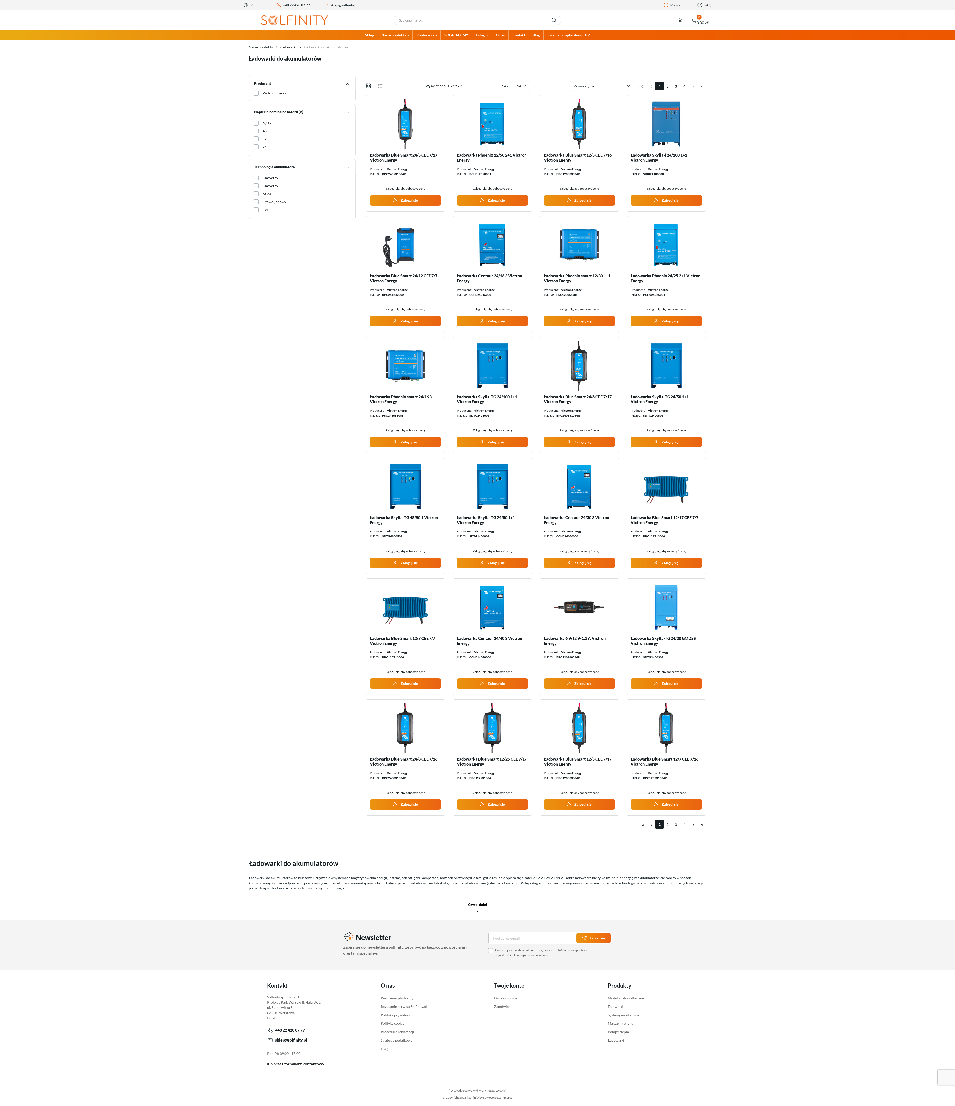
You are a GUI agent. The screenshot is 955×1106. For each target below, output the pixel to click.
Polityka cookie (392, 1023)
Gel (265, 210)
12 (265, 139)
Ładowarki (616, 1040)
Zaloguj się (409, 200)
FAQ (707, 5)
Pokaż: (506, 86)
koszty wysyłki (496, 1090)
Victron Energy (274, 93)
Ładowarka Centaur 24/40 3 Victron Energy (489, 641)
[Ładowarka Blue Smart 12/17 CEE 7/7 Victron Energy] (666, 486)
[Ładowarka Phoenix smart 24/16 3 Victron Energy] (405, 366)
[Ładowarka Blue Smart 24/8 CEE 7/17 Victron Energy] (579, 366)
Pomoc (675, 5)
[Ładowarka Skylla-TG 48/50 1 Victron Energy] (405, 486)
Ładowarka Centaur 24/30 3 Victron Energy (576, 520)
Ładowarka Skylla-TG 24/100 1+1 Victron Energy (487, 399)
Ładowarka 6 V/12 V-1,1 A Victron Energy (575, 641)
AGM (267, 194)
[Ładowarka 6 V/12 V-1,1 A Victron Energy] (579, 607)
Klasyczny (270, 178)
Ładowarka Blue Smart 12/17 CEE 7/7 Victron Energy (664, 520)
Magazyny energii (621, 1023)
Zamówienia (503, 1006)
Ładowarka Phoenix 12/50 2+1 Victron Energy (491, 157)
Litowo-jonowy (274, 202)
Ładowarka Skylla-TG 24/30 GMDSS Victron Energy (663, 641)
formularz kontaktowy (304, 1064)
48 (265, 131)
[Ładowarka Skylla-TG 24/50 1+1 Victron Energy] (666, 366)
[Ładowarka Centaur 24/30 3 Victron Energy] (579, 486)
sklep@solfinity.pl (343, 5)
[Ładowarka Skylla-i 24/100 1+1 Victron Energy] (666, 124)
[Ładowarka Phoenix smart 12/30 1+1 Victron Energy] (579, 245)
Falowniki (615, 1006)
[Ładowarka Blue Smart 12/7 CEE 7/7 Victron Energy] (405, 607)
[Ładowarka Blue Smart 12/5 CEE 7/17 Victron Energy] (579, 728)
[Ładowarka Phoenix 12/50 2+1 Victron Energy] (492, 124)
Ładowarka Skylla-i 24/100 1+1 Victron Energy (659, 157)
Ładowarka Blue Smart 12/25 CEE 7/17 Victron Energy (492, 761)
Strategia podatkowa (396, 1040)
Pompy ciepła (618, 1032)
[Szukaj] (554, 20)
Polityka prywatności (397, 1015)
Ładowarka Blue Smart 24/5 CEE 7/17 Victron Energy (403, 157)
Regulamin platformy (397, 998)
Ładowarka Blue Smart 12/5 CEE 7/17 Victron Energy (578, 761)
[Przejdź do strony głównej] (298, 20)
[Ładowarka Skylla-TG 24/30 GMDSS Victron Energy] (666, 607)
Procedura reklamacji (397, 1032)
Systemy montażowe (623, 1015)
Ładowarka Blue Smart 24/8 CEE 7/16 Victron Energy (403, 761)
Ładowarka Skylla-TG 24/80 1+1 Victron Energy (486, 520)
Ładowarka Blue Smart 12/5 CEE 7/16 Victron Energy (578, 157)
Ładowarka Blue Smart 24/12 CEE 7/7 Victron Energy (403, 278)
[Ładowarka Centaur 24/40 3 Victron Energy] (492, 607)
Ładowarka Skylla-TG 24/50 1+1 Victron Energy (660, 399)
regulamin (541, 955)
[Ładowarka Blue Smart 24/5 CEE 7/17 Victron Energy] (405, 124)
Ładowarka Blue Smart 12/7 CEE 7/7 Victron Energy (402, 641)
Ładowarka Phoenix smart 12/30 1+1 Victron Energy (577, 278)
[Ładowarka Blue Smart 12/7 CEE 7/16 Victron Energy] (666, 728)
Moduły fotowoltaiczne (626, 998)
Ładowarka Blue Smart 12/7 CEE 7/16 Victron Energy (664, 761)
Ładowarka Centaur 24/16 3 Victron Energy (489, 278)
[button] (477, 908)
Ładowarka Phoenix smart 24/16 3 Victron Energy (401, 399)
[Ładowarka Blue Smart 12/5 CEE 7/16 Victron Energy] (579, 124)
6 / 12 (267, 123)
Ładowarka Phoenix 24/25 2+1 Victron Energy (665, 278)
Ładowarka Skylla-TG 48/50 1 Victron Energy (404, 520)
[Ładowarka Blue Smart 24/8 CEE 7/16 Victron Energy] (405, 728)
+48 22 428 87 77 (296, 5)
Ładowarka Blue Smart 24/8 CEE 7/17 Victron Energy (578, 399)
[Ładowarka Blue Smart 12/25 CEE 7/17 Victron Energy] (492, 728)
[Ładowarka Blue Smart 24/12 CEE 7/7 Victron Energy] (405, 245)
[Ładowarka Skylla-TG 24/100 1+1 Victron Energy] (492, 366)
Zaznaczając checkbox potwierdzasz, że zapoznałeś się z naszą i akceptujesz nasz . (541, 952)
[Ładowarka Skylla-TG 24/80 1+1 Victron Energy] (492, 486)
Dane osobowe (505, 998)
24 (265, 147)
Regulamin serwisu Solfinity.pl (404, 1006)
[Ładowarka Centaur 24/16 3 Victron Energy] (492, 245)
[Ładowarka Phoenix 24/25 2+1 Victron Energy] (666, 245)
